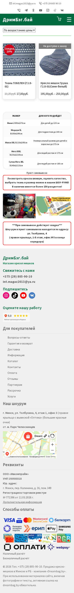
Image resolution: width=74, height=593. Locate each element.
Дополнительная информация (22, 502)
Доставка (14, 349)
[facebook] (11, 10)
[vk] (62, 10)
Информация (16, 355)
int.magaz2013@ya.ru (24, 3)
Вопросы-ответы (19, 337)
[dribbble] (26, 10)
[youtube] (40, 10)
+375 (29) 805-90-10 (17, 276)
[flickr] (55, 10)
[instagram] (47, 10)
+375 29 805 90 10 (52, 3)
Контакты (14, 367)
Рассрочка (14, 390)
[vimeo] (19, 10)
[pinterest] (33, 10)
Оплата (12, 373)
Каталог (13, 361)
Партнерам (15, 384)
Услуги (12, 396)
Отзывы (13, 378)
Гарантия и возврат (20, 343)
